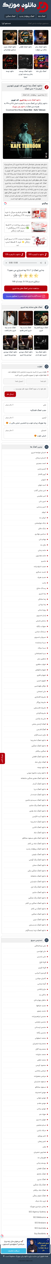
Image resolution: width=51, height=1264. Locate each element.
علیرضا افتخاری (40, 697)
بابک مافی (42, 528)
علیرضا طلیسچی (40, 707)
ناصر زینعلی (42, 1141)
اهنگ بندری (41, 1179)
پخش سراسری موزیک (38, 1206)
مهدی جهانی (41, 1098)
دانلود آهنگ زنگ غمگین (37, 898)
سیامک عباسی (40, 631)
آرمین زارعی (42, 469)
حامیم (43, 561)
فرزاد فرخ (42, 962)
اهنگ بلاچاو (41, 1174)
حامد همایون (41, 555)
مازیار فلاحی (41, 989)
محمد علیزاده (41, 1054)
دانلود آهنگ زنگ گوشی (37, 859)
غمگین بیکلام (41, 751)
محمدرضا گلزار (40, 1049)
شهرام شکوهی (40, 669)
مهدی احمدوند (40, 1092)
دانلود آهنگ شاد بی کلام (37, 843)
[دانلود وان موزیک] (25, 7)
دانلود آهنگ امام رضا (38, 821)
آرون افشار (42, 474)
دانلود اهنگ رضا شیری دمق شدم (41, 353)
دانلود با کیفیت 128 (12, 254)
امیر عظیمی (41, 496)
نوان (44, 1146)
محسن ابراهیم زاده (39, 1016)
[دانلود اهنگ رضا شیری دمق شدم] (41, 342)
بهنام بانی (42, 539)
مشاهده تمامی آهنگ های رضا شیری (25, 288)
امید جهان (42, 485)
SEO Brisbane (40, 1223)
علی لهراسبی (41, 951)
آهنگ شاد (41, 16)
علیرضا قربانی (41, 713)
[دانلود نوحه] (10, 61)
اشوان (43, 479)
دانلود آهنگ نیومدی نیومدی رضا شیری (26, 353)
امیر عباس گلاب (40, 490)
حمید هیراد (41, 577)
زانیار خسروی (41, 615)
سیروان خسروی (40, 637)
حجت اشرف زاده (40, 566)
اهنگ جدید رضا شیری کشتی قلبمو (26, 329)
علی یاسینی (41, 956)
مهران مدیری (41, 1119)
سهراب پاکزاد (41, 626)
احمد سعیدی (41, 463)
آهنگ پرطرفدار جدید (26, 16)
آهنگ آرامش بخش (39, 724)
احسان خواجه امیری (38, 452)
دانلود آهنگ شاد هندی (37, 811)
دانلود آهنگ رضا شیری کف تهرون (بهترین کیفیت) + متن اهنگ (24, 87)
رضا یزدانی (42, 604)
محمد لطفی (41, 1060)
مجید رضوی (41, 1011)
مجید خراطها (41, 1005)
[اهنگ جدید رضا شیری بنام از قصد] (10, 318)
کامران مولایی (40, 978)
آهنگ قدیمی (41, 729)
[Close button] (49, 1236)
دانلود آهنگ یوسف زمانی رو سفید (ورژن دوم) (26, 74)
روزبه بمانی (42, 610)
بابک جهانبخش (40, 523)
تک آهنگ (26, 95)
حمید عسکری (41, 572)
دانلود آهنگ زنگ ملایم (37, 805)
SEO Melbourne (39, 1217)
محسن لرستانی (40, 1027)
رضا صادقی (42, 599)
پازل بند (43, 545)
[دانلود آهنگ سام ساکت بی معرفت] (41, 37)
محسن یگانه (41, 1032)
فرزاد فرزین (42, 967)
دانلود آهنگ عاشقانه (38, 876)
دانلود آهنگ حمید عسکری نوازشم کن (10, 48)
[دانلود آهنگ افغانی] (25, 37)
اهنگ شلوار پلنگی (39, 1195)
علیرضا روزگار (41, 702)
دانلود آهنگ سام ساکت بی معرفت (41, 48)
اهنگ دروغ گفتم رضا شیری (41, 329)
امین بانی (42, 501)
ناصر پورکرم (42, 1136)
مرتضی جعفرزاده (40, 1076)
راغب (44, 583)
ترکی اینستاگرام (40, 735)
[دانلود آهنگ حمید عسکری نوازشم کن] (10, 37)
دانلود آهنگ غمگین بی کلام (36, 903)
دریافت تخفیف (13, 1251)
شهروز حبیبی (41, 680)
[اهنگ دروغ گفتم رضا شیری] (41, 318)
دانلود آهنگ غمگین (39, 745)
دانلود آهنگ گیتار (39, 783)
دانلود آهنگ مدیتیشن (37, 925)
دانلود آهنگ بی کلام (38, 908)
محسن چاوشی (40, 1022)
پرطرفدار (33, 95)
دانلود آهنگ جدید (33, 100)
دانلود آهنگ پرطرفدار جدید (36, 849)
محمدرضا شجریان (39, 1043)
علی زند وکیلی (41, 718)
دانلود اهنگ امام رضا (38, 740)
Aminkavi (27, 1261)
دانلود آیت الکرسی (39, 816)
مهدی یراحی (41, 1108)
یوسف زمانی (41, 1163)
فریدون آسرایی (40, 973)
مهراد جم (42, 1114)
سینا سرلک (42, 648)
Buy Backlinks (40, 1233)
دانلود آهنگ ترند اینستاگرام (36, 930)
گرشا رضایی (41, 984)
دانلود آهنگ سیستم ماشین (35, 800)
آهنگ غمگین (10, 16)
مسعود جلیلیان (40, 1081)
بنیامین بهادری (40, 534)
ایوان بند (42, 517)
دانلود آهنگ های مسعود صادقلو (34, 838)
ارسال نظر (10, 394)
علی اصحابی (41, 691)
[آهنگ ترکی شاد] (41, 61)
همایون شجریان (40, 1152)
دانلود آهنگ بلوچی (39, 854)
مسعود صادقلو (40, 1087)
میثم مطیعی (41, 1125)
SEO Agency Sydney (37, 1212)
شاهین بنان (41, 659)
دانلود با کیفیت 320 (36, 254)
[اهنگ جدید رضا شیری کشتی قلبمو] (25, 318)
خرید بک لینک (40, 1201)
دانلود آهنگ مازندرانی (38, 881)
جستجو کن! (6, 23)
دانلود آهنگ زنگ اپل (38, 887)
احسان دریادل (41, 458)
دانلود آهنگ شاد (40, 832)
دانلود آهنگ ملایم (39, 892)
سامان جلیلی (41, 621)
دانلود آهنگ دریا (40, 789)
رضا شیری (42, 593)
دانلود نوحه (10, 71)
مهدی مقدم (41, 1103)
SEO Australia (40, 1228)
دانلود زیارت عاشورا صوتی (36, 773)
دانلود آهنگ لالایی (39, 827)
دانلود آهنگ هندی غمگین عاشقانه (33, 778)
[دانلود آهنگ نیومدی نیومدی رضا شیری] (25, 342)
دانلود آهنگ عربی (39, 919)
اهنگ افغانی (41, 1168)
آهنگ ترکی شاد (41, 71)
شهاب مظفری (41, 664)
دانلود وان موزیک (18, 106)
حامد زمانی (42, 550)
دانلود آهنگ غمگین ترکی (37, 870)
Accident (31, 1261)
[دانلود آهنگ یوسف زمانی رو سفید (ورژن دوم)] (25, 61)
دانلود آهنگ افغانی (25, 47)
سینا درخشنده (40, 642)
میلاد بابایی (41, 1130)
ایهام (44, 512)
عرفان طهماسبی (40, 686)
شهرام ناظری (41, 675)
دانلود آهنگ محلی (39, 865)
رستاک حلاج (41, 588)
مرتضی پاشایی (40, 1070)
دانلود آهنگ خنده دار (38, 794)
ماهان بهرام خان (40, 1000)
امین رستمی (41, 507)
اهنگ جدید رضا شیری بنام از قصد (10, 329)
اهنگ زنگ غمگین (39, 1184)
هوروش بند (41, 1157)
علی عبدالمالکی (40, 946)
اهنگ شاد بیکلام (39, 1190)
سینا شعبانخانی (40, 653)
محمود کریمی (41, 1065)
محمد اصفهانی (40, 1038)
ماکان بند (42, 994)
